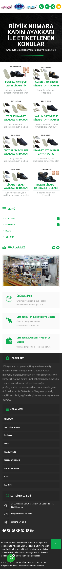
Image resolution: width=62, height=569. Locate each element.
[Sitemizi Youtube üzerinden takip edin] (22, 530)
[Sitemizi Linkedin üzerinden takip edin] (18, 530)
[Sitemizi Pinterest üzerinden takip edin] (27, 530)
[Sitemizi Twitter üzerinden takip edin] (8, 530)
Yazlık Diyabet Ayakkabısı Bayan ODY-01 (16, 119)
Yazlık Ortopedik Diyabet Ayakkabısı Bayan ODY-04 (46, 119)
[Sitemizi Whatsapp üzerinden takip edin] (32, 530)
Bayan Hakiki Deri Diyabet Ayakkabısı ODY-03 (46, 85)
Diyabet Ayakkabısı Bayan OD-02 (46, 152)
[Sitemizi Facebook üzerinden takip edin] (4, 530)
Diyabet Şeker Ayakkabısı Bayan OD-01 (16, 188)
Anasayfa (11, 50)
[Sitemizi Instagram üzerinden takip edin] (13, 530)
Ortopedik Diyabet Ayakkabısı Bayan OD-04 (15, 154)
